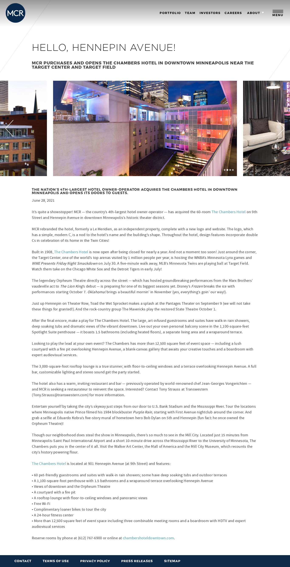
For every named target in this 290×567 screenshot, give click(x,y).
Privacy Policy (95, 561)
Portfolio (170, 12)
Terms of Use (56, 561)
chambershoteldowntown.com (148, 538)
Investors (210, 12)
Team (190, 12)
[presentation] (9, 128)
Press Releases (137, 561)
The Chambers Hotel (229, 212)
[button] (224, 170)
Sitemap (172, 561)
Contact (22, 561)
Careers (233, 12)
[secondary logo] (15, 13)
